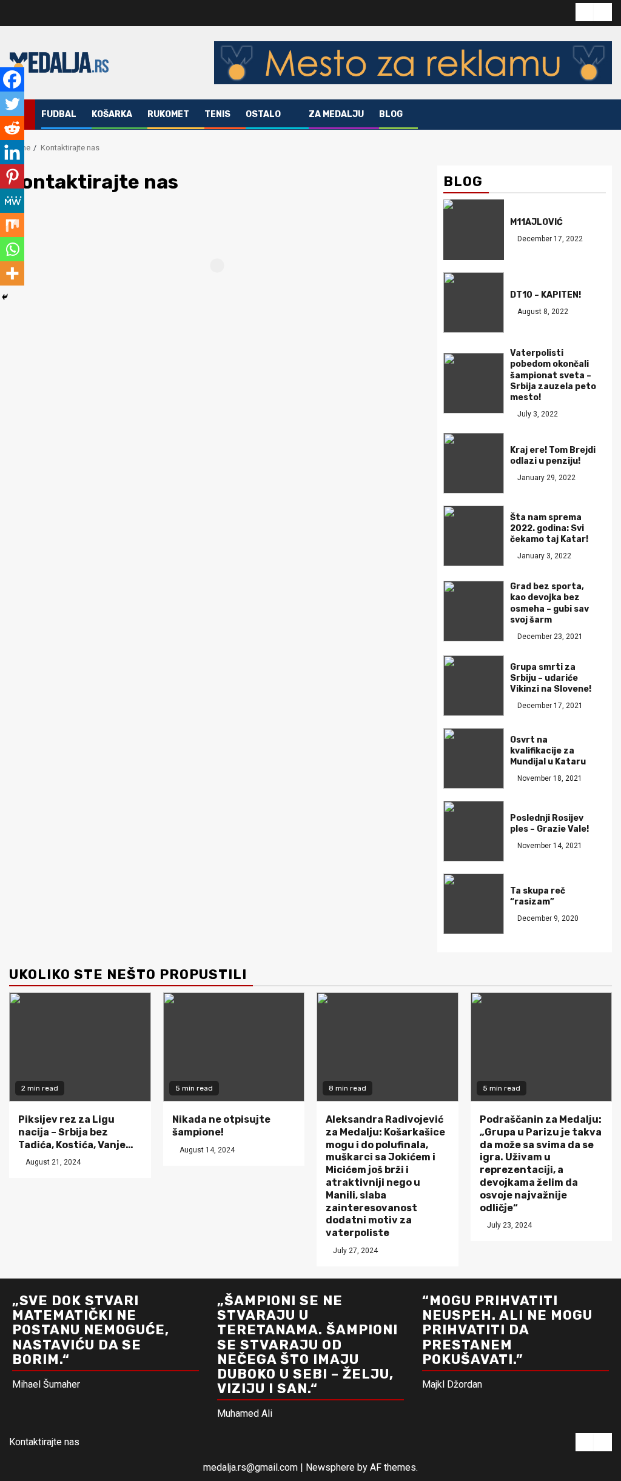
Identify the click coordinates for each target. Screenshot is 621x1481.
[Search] (603, 114)
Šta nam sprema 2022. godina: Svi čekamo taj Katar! (549, 528)
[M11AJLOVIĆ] (473, 229)
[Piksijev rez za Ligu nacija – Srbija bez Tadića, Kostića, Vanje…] (80, 1047)
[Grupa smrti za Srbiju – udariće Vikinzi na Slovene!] (473, 685)
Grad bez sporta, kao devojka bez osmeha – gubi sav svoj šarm (549, 603)
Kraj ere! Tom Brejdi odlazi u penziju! (553, 455)
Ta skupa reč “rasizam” (537, 896)
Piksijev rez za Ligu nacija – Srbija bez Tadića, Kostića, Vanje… (75, 1132)
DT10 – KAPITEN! (545, 295)
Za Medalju (336, 114)
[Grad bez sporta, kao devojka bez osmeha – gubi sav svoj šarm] (473, 611)
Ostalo (263, 114)
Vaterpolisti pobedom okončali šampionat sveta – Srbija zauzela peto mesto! (553, 375)
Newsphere (330, 1467)
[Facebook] (12, 79)
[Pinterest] (12, 176)
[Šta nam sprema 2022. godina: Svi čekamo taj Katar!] (473, 536)
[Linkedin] (12, 152)
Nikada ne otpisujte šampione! (221, 1126)
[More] (12, 273)
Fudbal (58, 114)
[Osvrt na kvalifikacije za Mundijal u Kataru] (473, 758)
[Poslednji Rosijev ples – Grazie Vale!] (473, 831)
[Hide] (5, 297)
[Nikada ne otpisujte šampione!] (234, 1047)
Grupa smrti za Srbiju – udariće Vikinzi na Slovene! (550, 678)
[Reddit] (12, 128)
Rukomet (168, 114)
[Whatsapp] (12, 249)
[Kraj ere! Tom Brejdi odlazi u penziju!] (473, 463)
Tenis (217, 114)
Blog (391, 114)
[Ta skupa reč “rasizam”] (473, 904)
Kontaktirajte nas (44, 1442)
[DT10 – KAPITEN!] (473, 302)
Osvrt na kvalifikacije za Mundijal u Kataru (548, 751)
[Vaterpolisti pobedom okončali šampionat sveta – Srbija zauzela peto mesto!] (473, 383)
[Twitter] (12, 104)
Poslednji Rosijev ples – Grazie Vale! (549, 823)
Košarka (112, 114)
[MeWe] (12, 201)
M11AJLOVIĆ (536, 222)
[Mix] (12, 225)
